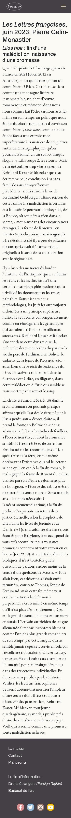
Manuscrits (17, 762)
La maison (16, 749)
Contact (15, 755)
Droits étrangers (35, 784)
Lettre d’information (24, 777)
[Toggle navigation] (63, 6)
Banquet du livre (21, 791)
